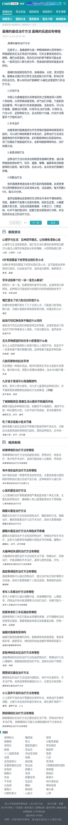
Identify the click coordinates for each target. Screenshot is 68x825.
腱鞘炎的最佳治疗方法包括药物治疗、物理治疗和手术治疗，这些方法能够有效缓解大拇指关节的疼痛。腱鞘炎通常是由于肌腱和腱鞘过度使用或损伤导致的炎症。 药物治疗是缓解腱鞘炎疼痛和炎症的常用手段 (33, 538)
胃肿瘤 (49, 769)
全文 (53, 222)
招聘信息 (40, 807)
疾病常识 (47, 11)
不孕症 (8, 781)
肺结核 (28, 789)
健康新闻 (7, 11)
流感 (6, 757)
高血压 (28, 749)
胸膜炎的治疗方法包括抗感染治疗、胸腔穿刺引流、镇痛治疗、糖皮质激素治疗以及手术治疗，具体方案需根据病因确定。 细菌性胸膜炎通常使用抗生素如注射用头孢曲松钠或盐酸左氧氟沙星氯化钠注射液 (33, 517)
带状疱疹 (51, 745)
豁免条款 (61, 807)
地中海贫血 (52, 781)
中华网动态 (39, 811)
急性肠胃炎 (10, 761)
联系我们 (29, 807)
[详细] (49, 390)
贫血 (6, 777)
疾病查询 (61, 19)
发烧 (27, 773)
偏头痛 (49, 789)
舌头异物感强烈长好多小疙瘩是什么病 (24, 340)
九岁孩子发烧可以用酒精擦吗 (19, 381)
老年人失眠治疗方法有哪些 (18, 592)
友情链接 (27, 811)
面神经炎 (26, 24)
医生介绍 (47, 19)
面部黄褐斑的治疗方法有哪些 (19, 571)
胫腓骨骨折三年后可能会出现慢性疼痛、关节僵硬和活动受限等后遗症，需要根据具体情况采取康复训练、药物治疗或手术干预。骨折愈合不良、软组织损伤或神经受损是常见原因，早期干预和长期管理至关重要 (33, 619)
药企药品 (21, 11)
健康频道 (6, 24)
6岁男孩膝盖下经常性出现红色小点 (22, 260)
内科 (5, 732)
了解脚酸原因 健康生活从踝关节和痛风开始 (27, 401)
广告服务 (18, 807)
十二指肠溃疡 (11, 753)
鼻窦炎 (49, 777)
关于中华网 (6, 807)
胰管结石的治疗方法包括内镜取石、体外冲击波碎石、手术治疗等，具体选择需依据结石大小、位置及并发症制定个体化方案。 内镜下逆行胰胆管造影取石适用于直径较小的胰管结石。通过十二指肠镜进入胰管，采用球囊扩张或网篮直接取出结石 (33, 679)
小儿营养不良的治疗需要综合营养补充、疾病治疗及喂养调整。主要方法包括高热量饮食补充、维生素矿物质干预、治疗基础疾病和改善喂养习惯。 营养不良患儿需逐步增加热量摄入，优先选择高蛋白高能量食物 (33, 700)
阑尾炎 (8, 789)
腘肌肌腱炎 (31, 745)
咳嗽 (27, 757)
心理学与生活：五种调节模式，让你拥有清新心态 (31, 239)
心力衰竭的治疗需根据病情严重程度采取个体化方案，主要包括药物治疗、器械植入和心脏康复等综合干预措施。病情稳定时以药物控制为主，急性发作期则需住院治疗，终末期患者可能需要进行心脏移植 (33, 497)
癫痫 (27, 785)
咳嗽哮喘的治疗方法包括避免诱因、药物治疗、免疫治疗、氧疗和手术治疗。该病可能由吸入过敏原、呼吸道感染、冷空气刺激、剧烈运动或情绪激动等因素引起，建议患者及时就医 (33, 457)
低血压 (28, 781)
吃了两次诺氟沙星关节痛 (16, 422)
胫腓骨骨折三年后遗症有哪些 (19, 612)
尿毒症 (8, 769)
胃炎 (27, 741)
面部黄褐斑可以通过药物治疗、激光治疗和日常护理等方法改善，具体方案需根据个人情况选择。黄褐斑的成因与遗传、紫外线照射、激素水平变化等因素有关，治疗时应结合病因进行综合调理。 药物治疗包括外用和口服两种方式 (33, 578)
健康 (22, 3)
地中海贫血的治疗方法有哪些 (19, 470)
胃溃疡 (49, 761)
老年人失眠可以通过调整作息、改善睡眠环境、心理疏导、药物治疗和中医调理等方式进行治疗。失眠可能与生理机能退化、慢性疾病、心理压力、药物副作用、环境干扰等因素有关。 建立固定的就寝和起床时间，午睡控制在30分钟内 (33, 598)
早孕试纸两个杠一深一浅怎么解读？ (23, 280)
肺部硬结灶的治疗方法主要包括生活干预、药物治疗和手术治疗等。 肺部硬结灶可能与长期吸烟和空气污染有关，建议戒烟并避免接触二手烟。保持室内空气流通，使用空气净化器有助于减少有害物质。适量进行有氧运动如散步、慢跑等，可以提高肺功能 (33, 720)
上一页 (15, 222)
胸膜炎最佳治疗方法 (14, 511)
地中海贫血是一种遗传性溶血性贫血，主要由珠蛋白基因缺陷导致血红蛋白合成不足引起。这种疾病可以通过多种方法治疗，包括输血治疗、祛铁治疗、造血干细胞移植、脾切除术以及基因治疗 (33, 477)
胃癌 (48, 753)
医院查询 (34, 19)
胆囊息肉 (30, 777)
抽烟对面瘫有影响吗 (14, 632)
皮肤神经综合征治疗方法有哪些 (20, 652)
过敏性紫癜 (52, 741)
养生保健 (61, 11)
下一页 (35, 222)
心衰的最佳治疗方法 (14, 490)
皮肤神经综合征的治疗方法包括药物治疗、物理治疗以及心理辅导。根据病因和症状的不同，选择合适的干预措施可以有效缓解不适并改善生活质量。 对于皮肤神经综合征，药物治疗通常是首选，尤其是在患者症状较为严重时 (33, 659)
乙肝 (48, 757)
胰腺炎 (8, 773)
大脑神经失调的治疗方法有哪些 (20, 551)
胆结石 (49, 773)
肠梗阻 (8, 741)
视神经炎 (9, 737)
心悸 (48, 793)
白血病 (8, 785)
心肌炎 (28, 793)
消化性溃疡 (31, 753)
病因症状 (34, 11)
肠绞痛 (28, 761)
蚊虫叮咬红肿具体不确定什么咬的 (22, 320)
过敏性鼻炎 (10, 793)
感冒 (48, 737)
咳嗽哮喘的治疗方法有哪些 (18, 450)
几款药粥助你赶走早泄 (15, 361)
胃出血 (28, 765)
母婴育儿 (7, 19)
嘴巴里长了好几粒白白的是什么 (20, 300)
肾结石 (8, 745)
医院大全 (21, 19)
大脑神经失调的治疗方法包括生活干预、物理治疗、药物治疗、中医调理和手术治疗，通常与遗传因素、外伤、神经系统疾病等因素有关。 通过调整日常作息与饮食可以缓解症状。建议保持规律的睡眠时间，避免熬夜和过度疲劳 (33, 558)
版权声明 (50, 807)
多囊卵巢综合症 (12, 765)
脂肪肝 (49, 749)
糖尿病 (28, 737)
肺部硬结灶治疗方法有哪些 (18, 713)
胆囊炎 (28, 769)
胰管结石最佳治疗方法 (15, 672)
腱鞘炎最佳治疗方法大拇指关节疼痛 (23, 531)
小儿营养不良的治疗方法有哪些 (20, 693)
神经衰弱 (51, 785)
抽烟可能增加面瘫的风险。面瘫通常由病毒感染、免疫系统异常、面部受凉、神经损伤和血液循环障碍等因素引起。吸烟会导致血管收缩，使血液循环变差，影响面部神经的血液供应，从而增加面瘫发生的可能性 (33, 639)
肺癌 (6, 749)
